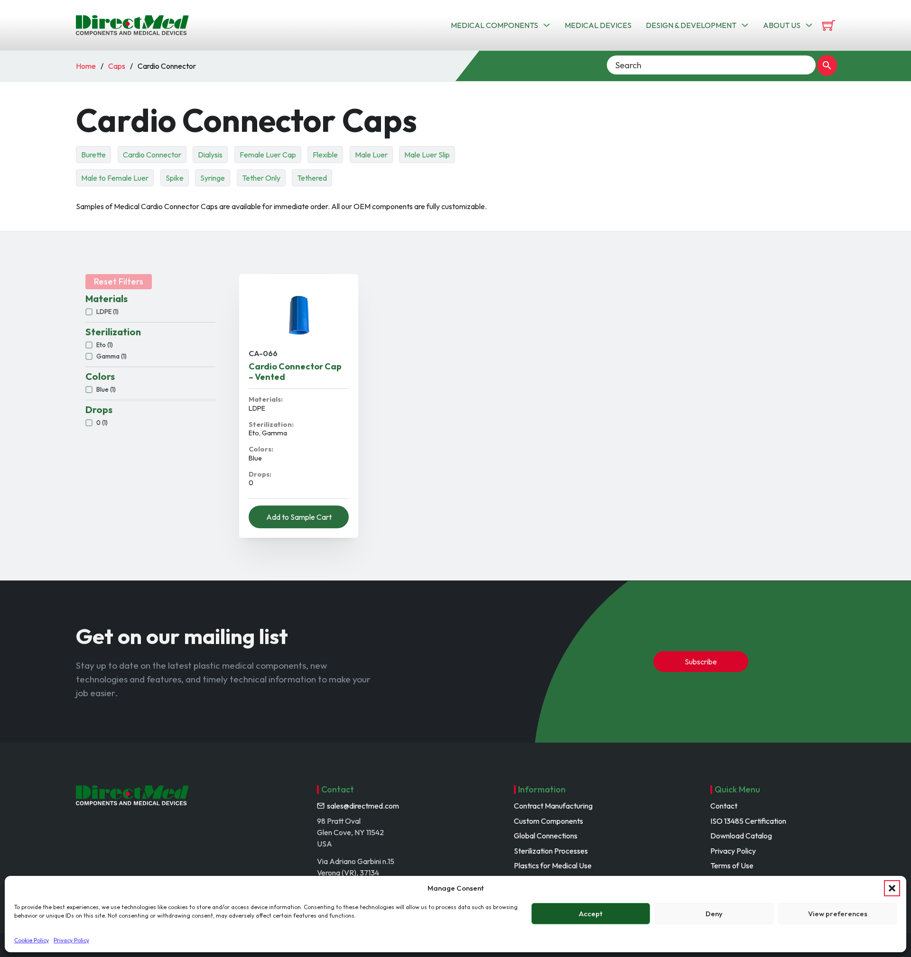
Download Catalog (741, 835)
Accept (591, 913)
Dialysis (210, 154)
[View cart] (828, 25)
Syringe (212, 178)
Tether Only (261, 178)
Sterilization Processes (551, 851)
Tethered (312, 178)
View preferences (837, 913)
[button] (892, 888)
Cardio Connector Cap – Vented (295, 371)
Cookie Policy (31, 940)
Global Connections (545, 835)
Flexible (325, 154)
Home (86, 66)
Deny (714, 913)
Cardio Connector (152, 154)
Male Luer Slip (427, 154)
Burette (93, 154)
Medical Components (494, 25)
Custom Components (548, 821)
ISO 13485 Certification (748, 821)
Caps (116, 66)
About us (781, 25)
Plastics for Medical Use (553, 865)
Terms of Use (731, 865)
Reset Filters (118, 281)
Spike (175, 178)
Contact (723, 805)
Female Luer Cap (268, 154)
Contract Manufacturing (553, 805)
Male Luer (371, 154)
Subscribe (701, 661)
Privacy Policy (71, 940)
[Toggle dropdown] (546, 25)
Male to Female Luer (115, 178)
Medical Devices (598, 25)
